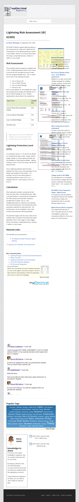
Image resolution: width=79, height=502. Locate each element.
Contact (48, 495)
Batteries (19, 407)
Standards (28, 423)
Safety (9, 423)
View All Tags (50, 429)
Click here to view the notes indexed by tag (41, 445)
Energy (31, 412)
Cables (40, 407)
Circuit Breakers (48, 407)
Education (47, 409)
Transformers (22, 426)
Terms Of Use (56, 495)
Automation (12, 407)
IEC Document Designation (18, 264)
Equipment (38, 412)
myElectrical (39, 418)
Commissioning (16, 409)
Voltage (29, 426)
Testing (43, 424)
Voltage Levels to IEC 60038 (60, 175)
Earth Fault (35, 409)
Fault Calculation (37, 414)
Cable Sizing (32, 407)
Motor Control (24, 418)
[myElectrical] (15, 11)
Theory (50, 423)
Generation (10, 416)
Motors (31, 418)
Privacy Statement (66, 495)
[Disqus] (28, 315)
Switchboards (37, 424)
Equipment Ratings (14, 414)
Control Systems (26, 409)
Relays (52, 421)
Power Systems (23, 421)
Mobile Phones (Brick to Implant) (61, 207)
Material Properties (57, 57)
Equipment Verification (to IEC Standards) (22, 260)
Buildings (25, 407)
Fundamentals (48, 414)
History (24, 416)
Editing (41, 409)
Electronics (25, 412)
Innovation (41, 416)
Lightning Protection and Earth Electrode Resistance (26, 256)
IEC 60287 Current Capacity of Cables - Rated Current (60, 191)
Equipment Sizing (26, 414)
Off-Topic (48, 418)
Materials (52, 416)
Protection (33, 421)
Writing (41, 426)
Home (42, 495)
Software (20, 423)
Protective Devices (43, 421)
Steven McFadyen (12, 266)
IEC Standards (19, 244)
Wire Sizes (35, 426)
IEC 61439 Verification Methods (19, 262)
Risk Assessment (29, 244)
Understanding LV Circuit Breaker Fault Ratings (59, 144)
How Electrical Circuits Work (60, 160)
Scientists (14, 423)
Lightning (11, 244)
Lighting (47, 416)
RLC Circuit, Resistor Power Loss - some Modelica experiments (60, 75)
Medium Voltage (15, 418)
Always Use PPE (15, 258)
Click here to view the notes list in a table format (41, 437)
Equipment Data (48, 412)
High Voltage (17, 416)
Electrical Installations (15, 412)
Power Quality (12, 421)
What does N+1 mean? (58, 111)
